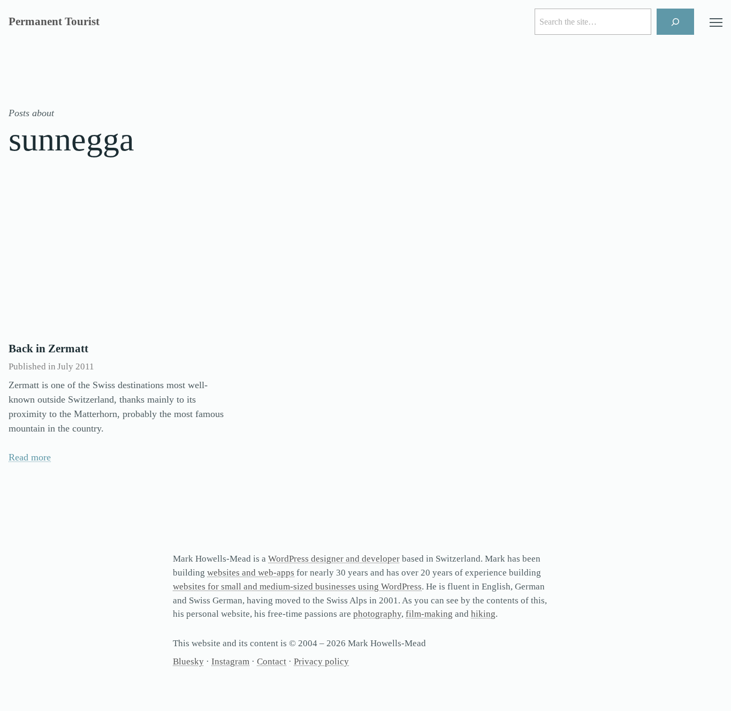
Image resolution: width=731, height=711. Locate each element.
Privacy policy (321, 661)
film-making (429, 614)
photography (377, 614)
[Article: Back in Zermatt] (118, 260)
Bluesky (188, 661)
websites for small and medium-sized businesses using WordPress (297, 586)
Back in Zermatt (48, 348)
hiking (483, 614)
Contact (271, 661)
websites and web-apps (250, 573)
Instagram (230, 661)
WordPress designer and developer (334, 559)
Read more (30, 457)
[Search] (676, 22)
